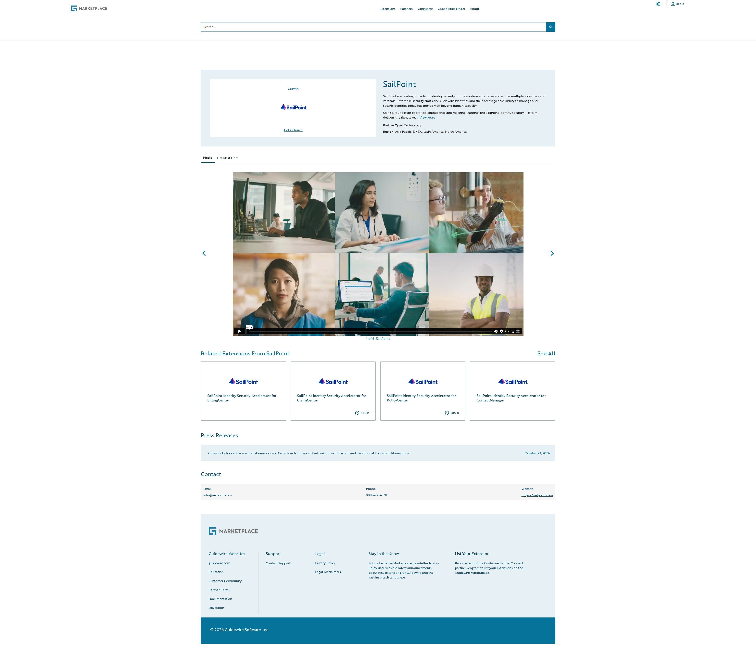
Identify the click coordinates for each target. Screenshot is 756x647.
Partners (406, 8)
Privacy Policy (325, 563)
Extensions (388, 8)
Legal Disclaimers (328, 571)
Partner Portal (219, 589)
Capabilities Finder (451, 8)
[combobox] (373, 27)
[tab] (208, 158)
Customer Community (225, 580)
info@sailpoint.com (217, 495)
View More (427, 117)
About (474, 8)
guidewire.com (219, 563)
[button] (678, 3)
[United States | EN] (659, 3)
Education (216, 571)
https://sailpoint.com (537, 495)
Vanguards (425, 8)
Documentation (220, 598)
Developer (216, 607)
